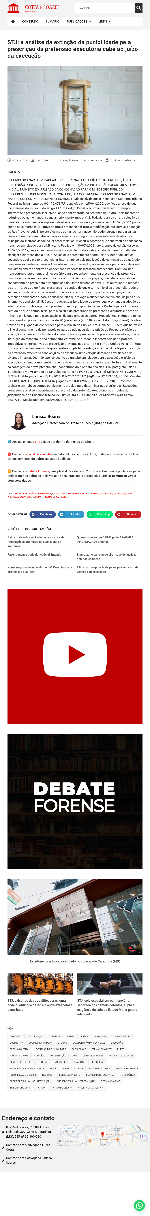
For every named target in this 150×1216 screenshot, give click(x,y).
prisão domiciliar (99, 1068)
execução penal (20, 1049)
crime (70, 1036)
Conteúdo (30, 21)
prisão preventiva (126, 1068)
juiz (82, 494)
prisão (53, 1068)
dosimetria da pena (40, 1043)
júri (74, 1055)
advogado (16, 1036)
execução (117, 1043)
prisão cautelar (73, 1068)
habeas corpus (19, 1055)
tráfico (40, 1087)
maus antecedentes (121, 1055)
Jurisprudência (92, 160)
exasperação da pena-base (89, 1043)
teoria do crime (110, 1081)
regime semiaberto (69, 1075)
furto (120, 1049)
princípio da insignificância (27, 1068)
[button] (139, 1205)
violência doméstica (90, 1087)
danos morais (122, 1036)
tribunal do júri (20, 1087)
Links (102, 21)
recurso (47, 1075)
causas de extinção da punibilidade (32, 494)
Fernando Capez (102, 1049)
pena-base (79, 1062)
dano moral (100, 1036)
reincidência (128, 1075)
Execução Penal (69, 160)
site (37, 441)
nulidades (61, 1062)
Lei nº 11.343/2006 (92, 1055)
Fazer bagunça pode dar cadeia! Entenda (34, 554)
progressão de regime (23, 1075)
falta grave (79, 1049)
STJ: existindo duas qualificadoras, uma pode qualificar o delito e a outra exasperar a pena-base (40, 1005)
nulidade (43, 1062)
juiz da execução (94, 494)
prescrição (110, 494)
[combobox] (105, 8)
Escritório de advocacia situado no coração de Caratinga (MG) (75, 961)
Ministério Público (21, 1062)
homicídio (40, 1055)
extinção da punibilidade (65, 494)
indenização (58, 1055)
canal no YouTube (39, 454)
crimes (84, 1036)
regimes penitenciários (100, 1075)
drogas (62, 1043)
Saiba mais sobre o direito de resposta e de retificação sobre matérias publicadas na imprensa (36, 542)
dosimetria (16, 1043)
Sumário (52, 21)
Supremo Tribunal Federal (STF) (76, 1081)
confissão (55, 1036)
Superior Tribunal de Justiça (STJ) (51, 497)
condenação (35, 1036)
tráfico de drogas (61, 1087)
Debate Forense (38, 471)
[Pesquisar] (138, 8)
